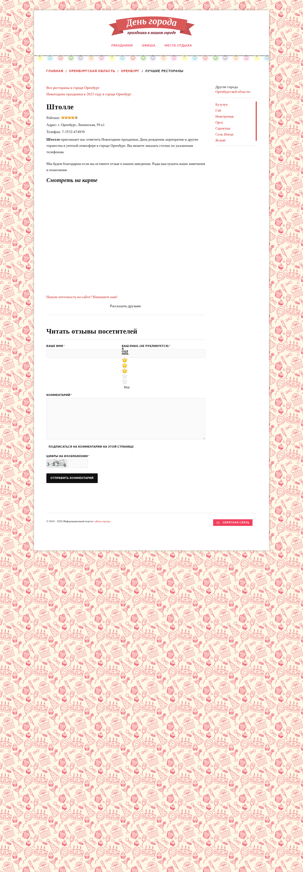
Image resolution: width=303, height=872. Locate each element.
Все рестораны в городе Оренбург (72, 87)
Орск (219, 122)
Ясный (220, 140)
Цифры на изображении (68, 456)
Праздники (122, 45)
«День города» (102, 521)
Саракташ (222, 128)
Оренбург (130, 71)
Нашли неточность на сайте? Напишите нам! (81, 296)
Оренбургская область (92, 71)
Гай (218, 110)
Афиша (148, 45)
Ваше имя (55, 346)
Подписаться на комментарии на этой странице (91, 447)
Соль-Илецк (224, 134)
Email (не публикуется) (150, 346)
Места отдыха (178, 45)
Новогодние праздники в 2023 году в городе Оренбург (88, 93)
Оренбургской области (232, 91)
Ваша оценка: (125, 350)
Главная (54, 71)
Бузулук (221, 104)
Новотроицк (224, 116)
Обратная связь (236, 522)
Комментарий (59, 395)
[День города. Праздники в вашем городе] (152, 32)
